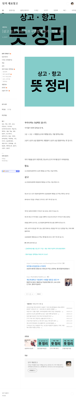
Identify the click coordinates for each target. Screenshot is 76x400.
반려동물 (11, 143)
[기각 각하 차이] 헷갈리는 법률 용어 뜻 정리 (39, 318)
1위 (15, 143)
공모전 (4, 87)
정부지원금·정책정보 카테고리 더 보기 (36, 254)
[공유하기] (30, 294)
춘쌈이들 (12, 10)
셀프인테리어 (24, 10)
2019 (13, 124)
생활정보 (29, 304)
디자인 (36, 10)
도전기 (46, 10)
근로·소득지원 (6, 79)
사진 (15, 138)
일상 (3, 124)
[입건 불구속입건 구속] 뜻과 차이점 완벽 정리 (39, 316)
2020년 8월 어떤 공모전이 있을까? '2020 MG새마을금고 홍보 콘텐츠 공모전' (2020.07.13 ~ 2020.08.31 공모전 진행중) (46, 308)
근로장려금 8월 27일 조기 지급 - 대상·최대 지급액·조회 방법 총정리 (45, 248)
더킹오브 (4, 126)
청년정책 (5, 72)
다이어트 (9, 126)
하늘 (11, 131)
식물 (7, 131)
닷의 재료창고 (10, 3)
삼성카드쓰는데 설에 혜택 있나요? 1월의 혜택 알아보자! (42, 314)
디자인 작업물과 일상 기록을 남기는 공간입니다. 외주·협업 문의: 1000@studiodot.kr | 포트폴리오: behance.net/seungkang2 (45, 366)
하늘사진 (14, 129)
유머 (3, 66)
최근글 (3, 109)
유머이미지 (4, 136)
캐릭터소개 (9, 146)
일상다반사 (5, 57)
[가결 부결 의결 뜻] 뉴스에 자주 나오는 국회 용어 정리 (41, 321)
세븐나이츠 (4, 143)
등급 (10, 136)
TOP (72, 393)
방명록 (56, 10)
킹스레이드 (9, 134)
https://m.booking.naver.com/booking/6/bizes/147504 (44, 263)
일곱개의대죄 (9, 141)
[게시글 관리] (32, 294)
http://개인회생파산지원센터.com (36, 277)
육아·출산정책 (6, 74)
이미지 (3, 141)
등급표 (3, 146)
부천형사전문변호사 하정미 (36, 266)
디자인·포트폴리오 (7, 60)
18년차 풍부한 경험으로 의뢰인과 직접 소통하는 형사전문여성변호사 (48, 269)
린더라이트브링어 (6, 129)
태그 (64, 10)
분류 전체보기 (6, 53)
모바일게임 (4, 138)
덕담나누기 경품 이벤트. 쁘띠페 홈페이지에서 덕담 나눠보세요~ (44, 311)
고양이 (3, 148)
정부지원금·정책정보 (8, 69)
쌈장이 (3, 134)
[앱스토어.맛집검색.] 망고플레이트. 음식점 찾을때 (40, 323)
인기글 (9, 109)
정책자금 (5, 81)
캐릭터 (3, 131)
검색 (68, 3)
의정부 (13, 136)
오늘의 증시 (5, 91)
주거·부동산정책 (7, 76)
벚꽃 (14, 131)
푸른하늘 (11, 138)
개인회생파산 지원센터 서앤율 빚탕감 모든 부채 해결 (43, 280)
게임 (3, 63)
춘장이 (14, 146)
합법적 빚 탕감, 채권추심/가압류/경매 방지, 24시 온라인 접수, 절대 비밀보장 (43, 283)
